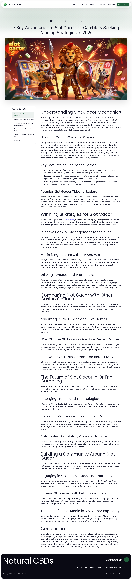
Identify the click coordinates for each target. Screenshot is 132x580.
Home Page (82, 567)
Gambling (79, 21)
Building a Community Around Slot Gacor (24, 135)
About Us (108, 574)
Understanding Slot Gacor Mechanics (21, 114)
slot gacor (70, 220)
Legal (126, 574)
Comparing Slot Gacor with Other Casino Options (23, 124)
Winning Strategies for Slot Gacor (24, 119)
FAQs (99, 567)
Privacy (115, 574)
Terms (121, 574)
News (92, 567)
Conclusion (17, 140)
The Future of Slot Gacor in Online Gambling (24, 129)
